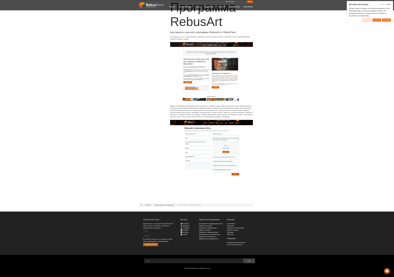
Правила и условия (205, 226)
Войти (250, 1)
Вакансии (230, 234)
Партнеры (230, 232)
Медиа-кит (230, 226)
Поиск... (141, 261)
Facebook (186, 228)
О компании (231, 223)
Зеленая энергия (232, 230)
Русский (231, 1)
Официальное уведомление (208, 238)
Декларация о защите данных (158, 241)
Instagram (186, 226)
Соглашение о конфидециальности (211, 223)
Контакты (186, 223)
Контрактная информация (208, 228)
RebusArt (182, 37)
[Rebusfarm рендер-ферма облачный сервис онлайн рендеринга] (151, 5)
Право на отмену (205, 230)
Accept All (386, 20)
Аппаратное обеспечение (235, 228)
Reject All (377, 20)
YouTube (186, 232)
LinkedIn (185, 230)
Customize (367, 20)
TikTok (185, 234)
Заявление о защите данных (208, 232)
